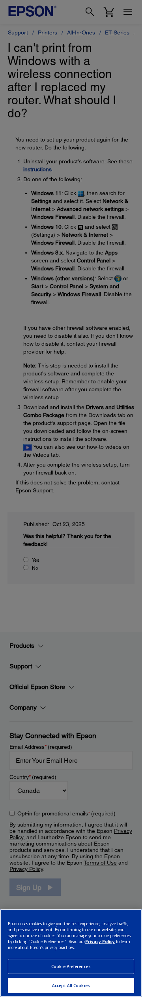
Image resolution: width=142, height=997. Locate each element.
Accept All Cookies (71, 985)
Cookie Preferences (71, 966)
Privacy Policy (100, 941)
